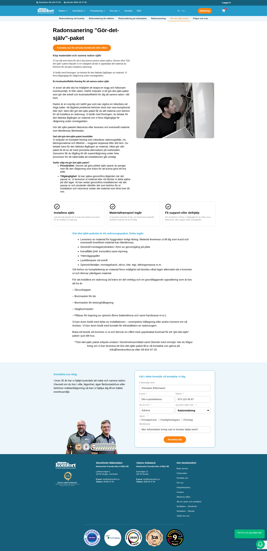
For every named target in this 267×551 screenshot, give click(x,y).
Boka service (182, 468)
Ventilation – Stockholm (187, 506)
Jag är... (143, 416)
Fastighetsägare (170, 419)
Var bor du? (144, 405)
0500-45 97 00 (149, 482)
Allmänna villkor (183, 497)
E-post (142, 394)
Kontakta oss (182, 478)
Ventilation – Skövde (185, 511)
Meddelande (144, 424)
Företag (188, 419)
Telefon (178, 394)
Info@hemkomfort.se (122, 349)
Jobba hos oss (183, 516)
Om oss (180, 483)
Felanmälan (182, 473)
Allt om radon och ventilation (189, 501)
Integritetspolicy (183, 487)
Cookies (180, 492)
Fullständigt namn (147, 382)
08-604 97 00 (149, 349)
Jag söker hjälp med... (185, 405)
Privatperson (149, 419)
